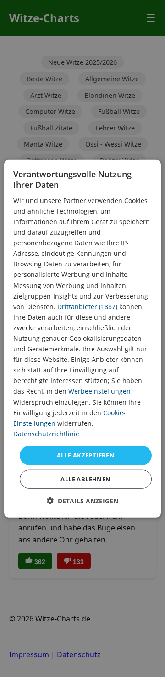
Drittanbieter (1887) (87, 306)
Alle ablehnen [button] (85, 478)
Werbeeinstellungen (99, 391)
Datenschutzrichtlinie (46, 433)
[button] (82, 500)
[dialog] (82, 339)
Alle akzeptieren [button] (86, 455)
